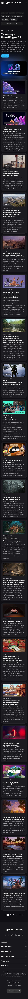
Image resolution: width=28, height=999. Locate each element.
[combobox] (12, 24)
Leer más (5, 56)
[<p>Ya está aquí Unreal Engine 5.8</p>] (14, 53)
